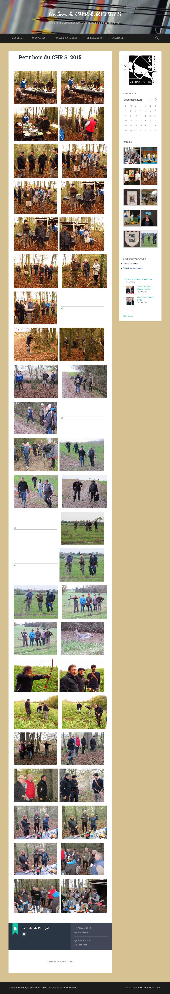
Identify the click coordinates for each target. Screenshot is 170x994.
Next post (82, 945)
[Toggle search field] (157, 38)
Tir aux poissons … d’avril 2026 (138, 279)
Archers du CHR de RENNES (85, 14)
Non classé (83, 932)
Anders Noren (146, 988)
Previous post (84, 940)
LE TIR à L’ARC (95, 38)
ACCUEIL (17, 38)
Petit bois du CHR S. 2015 (50, 57)
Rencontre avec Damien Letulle (144, 287)
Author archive (24, 934)
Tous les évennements (133, 268)
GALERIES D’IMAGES (66, 38)
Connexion (128, 316)
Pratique (118, 38)
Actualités (39, 38)
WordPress (69, 988)
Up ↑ (159, 988)
